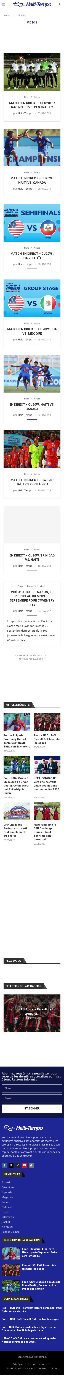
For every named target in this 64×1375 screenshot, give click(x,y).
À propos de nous (37, 1364)
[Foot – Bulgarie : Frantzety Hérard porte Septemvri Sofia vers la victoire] (17, 722)
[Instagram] (17, 1165)
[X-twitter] (11, 1165)
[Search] (60, 4)
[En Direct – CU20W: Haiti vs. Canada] (32, 374)
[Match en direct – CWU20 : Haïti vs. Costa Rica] (32, 449)
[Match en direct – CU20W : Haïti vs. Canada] (32, 147)
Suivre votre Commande (20, 1368)
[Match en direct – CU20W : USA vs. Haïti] (32, 223)
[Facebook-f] (4, 1165)
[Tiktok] (31, 1165)
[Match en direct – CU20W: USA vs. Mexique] (32, 298)
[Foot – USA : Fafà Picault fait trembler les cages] (47, 722)
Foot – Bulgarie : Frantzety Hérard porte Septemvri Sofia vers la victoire (17, 741)
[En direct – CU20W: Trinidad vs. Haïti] (32, 524)
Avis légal (17, 1364)
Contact (42, 1368)
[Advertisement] (32, 38)
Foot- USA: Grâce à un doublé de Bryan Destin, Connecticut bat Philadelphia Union (17, 786)
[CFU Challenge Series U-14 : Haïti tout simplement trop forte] (17, 811)
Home (7, 15)
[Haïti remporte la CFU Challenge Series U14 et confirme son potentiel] (47, 811)
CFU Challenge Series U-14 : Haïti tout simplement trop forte (15, 830)
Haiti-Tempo (25, 113)
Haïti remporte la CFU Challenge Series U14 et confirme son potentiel (45, 832)
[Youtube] (24, 1165)
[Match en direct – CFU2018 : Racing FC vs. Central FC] (32, 72)
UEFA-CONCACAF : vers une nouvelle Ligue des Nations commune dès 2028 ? (46, 786)
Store (54, 1368)
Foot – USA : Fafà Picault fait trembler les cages (47, 739)
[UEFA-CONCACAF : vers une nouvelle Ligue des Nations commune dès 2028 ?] (47, 765)
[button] (6, 1013)
